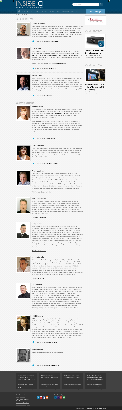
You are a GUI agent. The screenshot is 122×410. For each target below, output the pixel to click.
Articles (37, 11)
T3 (38, 55)
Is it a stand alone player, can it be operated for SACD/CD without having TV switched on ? (26, 377)
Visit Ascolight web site (39, 251)
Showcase (52, 11)
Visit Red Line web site (39, 217)
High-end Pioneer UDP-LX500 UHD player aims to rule (26, 386)
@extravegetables (52, 163)
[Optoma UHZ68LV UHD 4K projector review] (95, 41)
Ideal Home (61, 55)
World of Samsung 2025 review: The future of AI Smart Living (94, 87)
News (23, 11)
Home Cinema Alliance (58, 32)
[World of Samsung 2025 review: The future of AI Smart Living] (95, 75)
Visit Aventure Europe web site (41, 192)
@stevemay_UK (61, 63)
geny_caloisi (50, 138)
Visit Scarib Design (38, 278)
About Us (22, 397)
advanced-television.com (58, 113)
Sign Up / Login (95, 12)
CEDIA (28, 405)
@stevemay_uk (51, 68)
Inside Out (65, 11)
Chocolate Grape (101, 408)
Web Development (90, 408)
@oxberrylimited (51, 342)
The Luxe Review (73, 55)
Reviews (44, 11)
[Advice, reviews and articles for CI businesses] (30, 4)
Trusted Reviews (52, 55)
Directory (74, 11)
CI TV (58, 11)
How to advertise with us (22, 403)
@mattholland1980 (52, 365)
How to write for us (21, 405)
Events (29, 11)
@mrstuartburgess (52, 41)
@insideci (49, 95)
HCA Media (71, 32)
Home (18, 11)
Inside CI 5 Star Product (101, 43)
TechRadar (43, 55)
